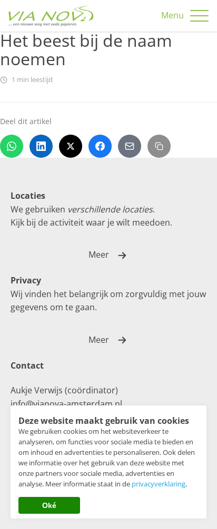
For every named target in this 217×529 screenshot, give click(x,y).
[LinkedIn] (41, 146)
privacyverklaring (158, 484)
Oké (49, 505)
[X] (70, 146)
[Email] (129, 146)
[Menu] (199, 16)
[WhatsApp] (11, 146)
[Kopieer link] (159, 146)
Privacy (26, 280)
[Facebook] (100, 146)
